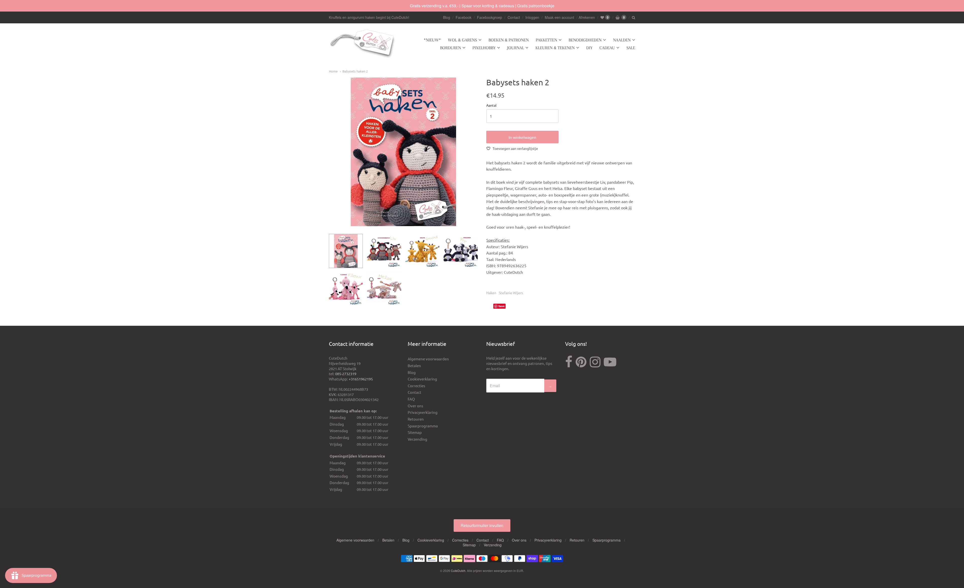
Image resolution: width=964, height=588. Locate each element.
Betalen (414, 365)
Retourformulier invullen (482, 525)
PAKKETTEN (546, 39)
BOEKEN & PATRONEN (509, 39)
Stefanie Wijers (511, 292)
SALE (630, 47)
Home (333, 71)
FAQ (411, 399)
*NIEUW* (432, 39)
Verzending (417, 439)
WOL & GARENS (462, 39)
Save (501, 306)
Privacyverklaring (423, 412)
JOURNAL (515, 47)
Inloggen (532, 17)
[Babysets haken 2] (346, 251)
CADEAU (607, 47)
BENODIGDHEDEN (585, 39)
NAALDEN (622, 39)
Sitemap (415, 432)
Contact (514, 17)
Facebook (463, 17)
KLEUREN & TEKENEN (555, 47)
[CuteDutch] (363, 44)
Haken (491, 292)
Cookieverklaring (422, 378)
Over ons (415, 405)
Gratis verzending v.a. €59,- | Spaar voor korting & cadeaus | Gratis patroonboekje (482, 6)
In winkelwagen (522, 137)
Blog (446, 17)
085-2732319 (345, 373)
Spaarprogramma (423, 425)
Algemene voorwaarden (428, 358)
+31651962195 (361, 378)
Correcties (416, 385)
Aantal (491, 105)
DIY (589, 47)
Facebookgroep (489, 17)
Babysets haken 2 (355, 71)
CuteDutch (458, 570)
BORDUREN (450, 47)
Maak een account (559, 17)
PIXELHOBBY (484, 47)
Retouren (416, 419)
